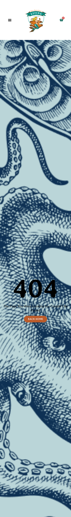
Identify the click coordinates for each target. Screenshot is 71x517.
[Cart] (61, 20)
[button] (10, 20)
